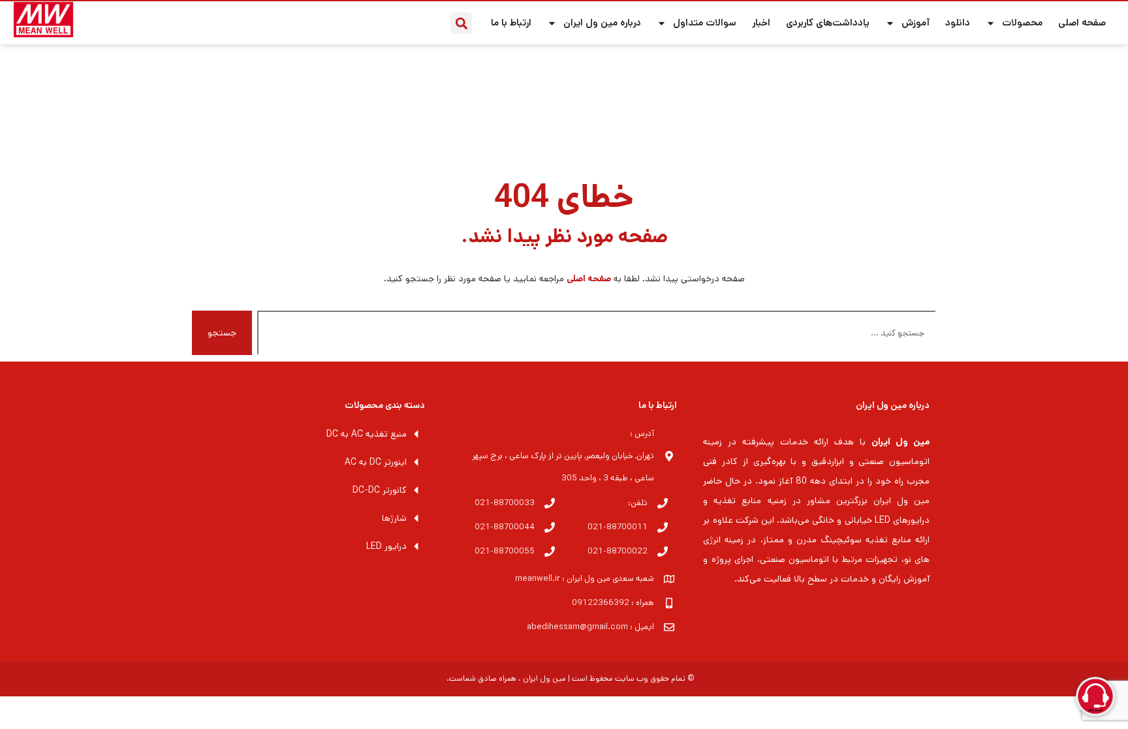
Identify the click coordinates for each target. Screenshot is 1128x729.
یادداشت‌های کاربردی (828, 22)
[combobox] (596, 333)
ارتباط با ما (511, 22)
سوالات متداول (704, 22)
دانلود (957, 22)
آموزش (915, 22)
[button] (461, 23)
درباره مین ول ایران (602, 22)
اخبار (761, 22)
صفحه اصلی (1082, 22)
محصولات (1022, 22)
